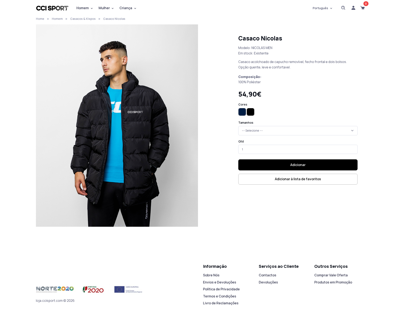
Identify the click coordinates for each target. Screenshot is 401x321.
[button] (111, 225)
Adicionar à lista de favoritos (298, 179)
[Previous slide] (44, 127)
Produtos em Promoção (333, 282)
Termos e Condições (219, 296)
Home (40, 19)
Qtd (241, 141)
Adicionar (298, 164)
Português (320, 8)
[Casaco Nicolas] (117, 127)
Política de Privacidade (221, 289)
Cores (242, 104)
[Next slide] (190, 127)
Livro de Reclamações (221, 303)
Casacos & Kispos (83, 19)
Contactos (267, 275)
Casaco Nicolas (114, 19)
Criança (125, 8)
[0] (362, 8)
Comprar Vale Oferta (331, 275)
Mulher (104, 8)
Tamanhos (245, 123)
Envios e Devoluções (219, 282)
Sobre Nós (211, 275)
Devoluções (268, 282)
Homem (82, 8)
